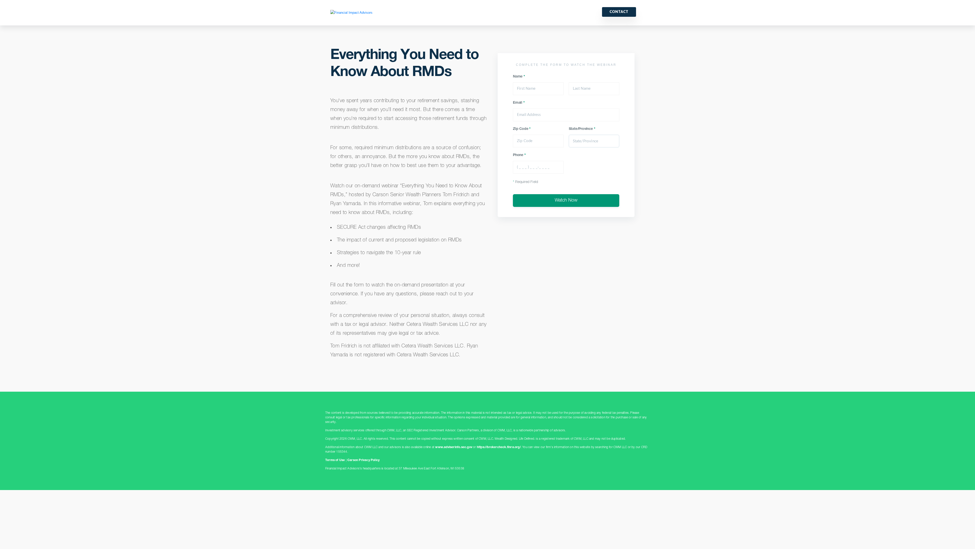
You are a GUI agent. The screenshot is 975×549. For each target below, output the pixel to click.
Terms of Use (335, 460)
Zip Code (522, 129)
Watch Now (566, 200)
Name (519, 77)
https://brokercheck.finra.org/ (499, 447)
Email (519, 103)
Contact (619, 12)
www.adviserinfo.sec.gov (453, 447)
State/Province (582, 129)
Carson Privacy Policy (363, 460)
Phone (519, 155)
